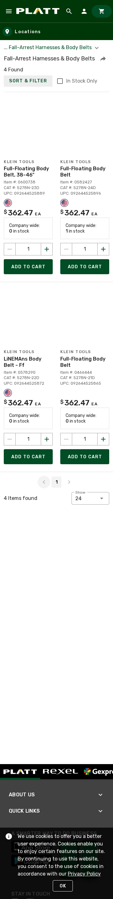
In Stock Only (81, 81)
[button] (103, 58)
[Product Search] (69, 11)
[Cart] (102, 11)
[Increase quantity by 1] (46, 249)
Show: (80, 492)
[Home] (39, 11)
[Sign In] (84, 11)
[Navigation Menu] (8, 11)
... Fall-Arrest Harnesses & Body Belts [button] (48, 47)
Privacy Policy (84, 874)
